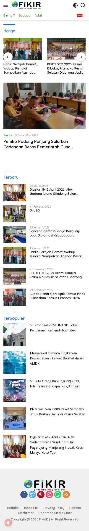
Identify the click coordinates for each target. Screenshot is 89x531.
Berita (7, 135)
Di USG (35, 210)
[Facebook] (24, 495)
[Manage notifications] (8, 522)
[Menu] (6, 5)
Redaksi (13, 508)
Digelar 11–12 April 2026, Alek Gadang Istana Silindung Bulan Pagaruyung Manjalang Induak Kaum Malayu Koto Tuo (53, 191)
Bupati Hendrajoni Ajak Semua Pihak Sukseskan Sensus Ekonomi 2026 (57, 296)
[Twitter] (32, 495)
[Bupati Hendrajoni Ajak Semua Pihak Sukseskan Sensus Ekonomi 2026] (14, 297)
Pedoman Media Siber (55, 513)
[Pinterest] (40, 495)
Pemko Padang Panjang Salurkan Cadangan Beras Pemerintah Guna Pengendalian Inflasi (37, 147)
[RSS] (66, 495)
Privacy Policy (54, 508)
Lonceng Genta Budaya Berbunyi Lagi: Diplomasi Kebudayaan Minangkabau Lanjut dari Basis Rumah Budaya (55, 233)
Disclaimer (26, 513)
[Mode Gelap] (75, 5)
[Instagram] (49, 495)
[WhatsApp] (57, 495)
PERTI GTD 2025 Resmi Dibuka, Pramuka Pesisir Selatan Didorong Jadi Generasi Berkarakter (65, 68)
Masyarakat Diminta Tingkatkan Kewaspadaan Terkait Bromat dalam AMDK (57, 358)
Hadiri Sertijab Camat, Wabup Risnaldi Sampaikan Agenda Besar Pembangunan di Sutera (21, 68)
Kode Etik (31, 508)
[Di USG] (14, 213)
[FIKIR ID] (26, 5)
